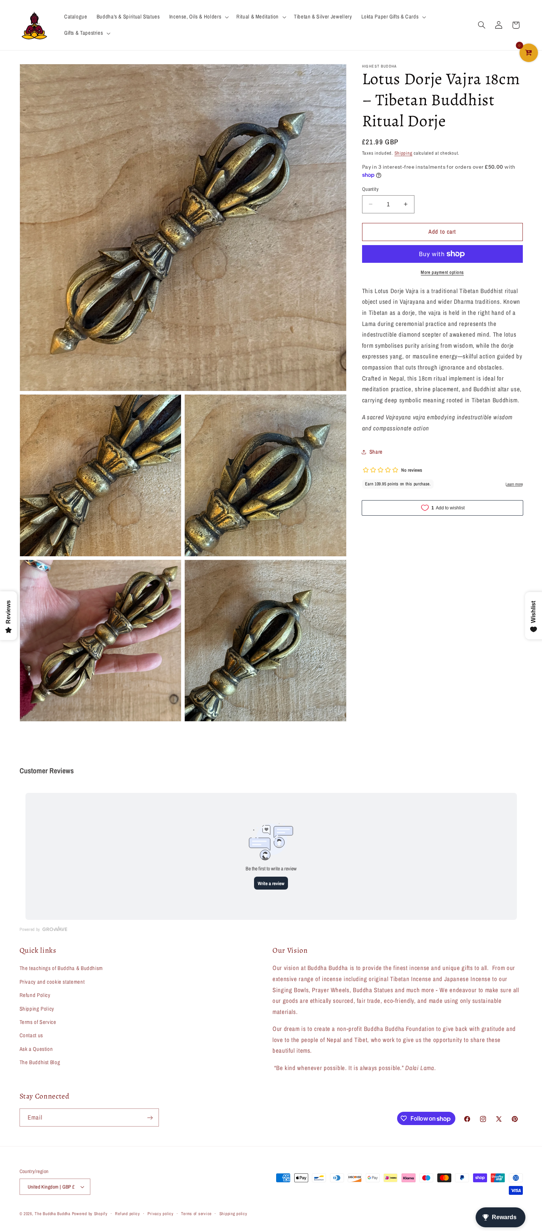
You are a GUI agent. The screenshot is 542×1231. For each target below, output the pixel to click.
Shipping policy (233, 1214)
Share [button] (376, 451)
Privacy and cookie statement (52, 982)
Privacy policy (160, 1214)
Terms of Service (38, 1022)
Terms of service (196, 1214)
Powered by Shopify (90, 1214)
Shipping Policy (37, 1008)
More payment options (442, 272)
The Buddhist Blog (40, 1062)
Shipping (404, 153)
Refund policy (127, 1214)
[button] (198, 17)
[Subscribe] (149, 1117)
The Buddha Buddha (53, 1214)
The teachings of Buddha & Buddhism (61, 968)
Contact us (31, 1035)
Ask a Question (36, 1049)
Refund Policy (35, 995)
